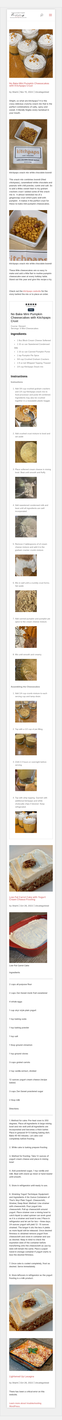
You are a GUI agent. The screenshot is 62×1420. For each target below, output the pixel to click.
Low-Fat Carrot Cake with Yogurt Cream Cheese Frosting (27, 898)
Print (31, 310)
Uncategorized (42, 92)
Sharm (15, 92)
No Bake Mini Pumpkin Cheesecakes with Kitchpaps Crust (29, 84)
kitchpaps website (32, 291)
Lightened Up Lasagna (21, 1376)
